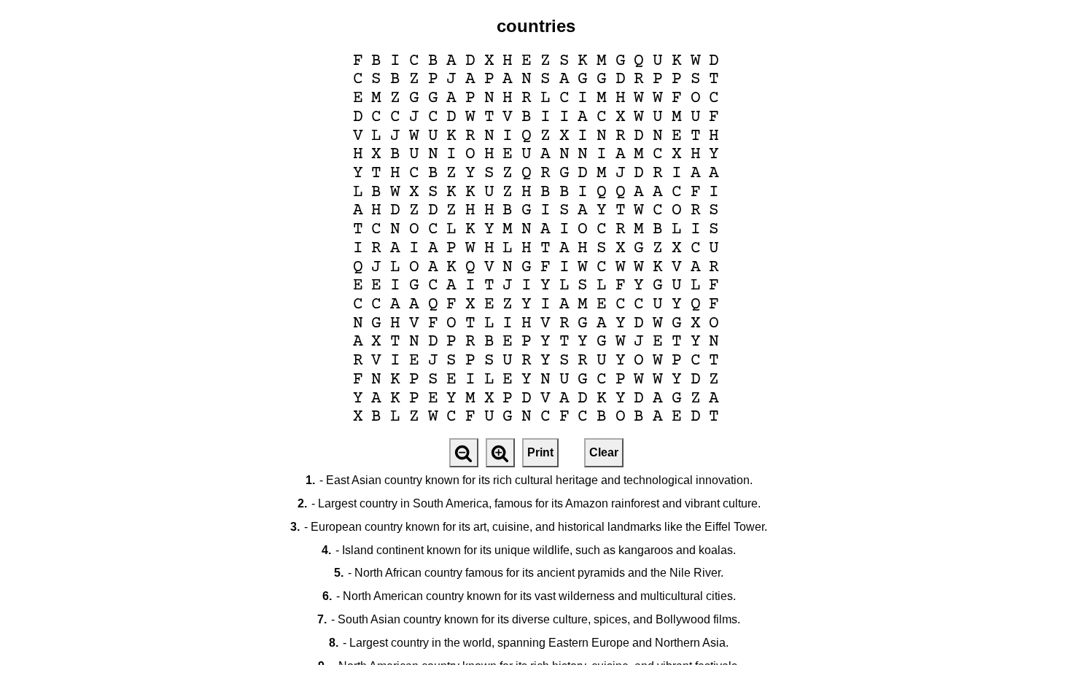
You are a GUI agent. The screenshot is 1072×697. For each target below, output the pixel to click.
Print (540, 452)
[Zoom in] (500, 452)
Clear (603, 452)
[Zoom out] (463, 452)
